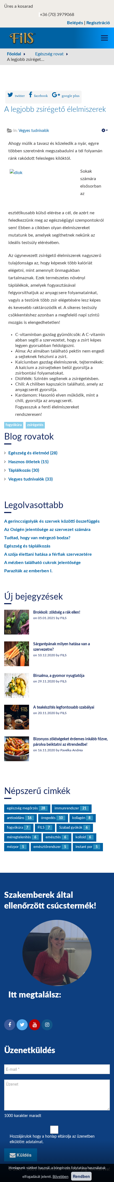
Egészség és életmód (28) (32, 453)
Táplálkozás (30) (23, 470)
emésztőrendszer (47, 847)
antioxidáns (15, 818)
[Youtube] (34, 1024)
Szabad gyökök (70, 827)
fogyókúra (14, 425)
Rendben (81, 1176)
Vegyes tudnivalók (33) (30, 479)
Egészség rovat (49, 54)
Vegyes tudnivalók (34, 131)
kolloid (81, 837)
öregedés (48, 818)
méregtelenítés (19, 837)
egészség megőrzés (22, 808)
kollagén (78, 818)
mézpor (13, 847)
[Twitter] (22, 1024)
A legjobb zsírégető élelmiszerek (55, 109)
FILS (41, 827)
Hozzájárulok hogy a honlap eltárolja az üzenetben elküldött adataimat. (52, 1139)
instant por (84, 847)
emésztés (53, 837)
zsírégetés (35, 425)
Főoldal (14, 54)
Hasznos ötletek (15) (28, 462)
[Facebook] (9, 1024)
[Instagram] (47, 1024)
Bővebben (60, 1177)
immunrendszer (67, 808)
